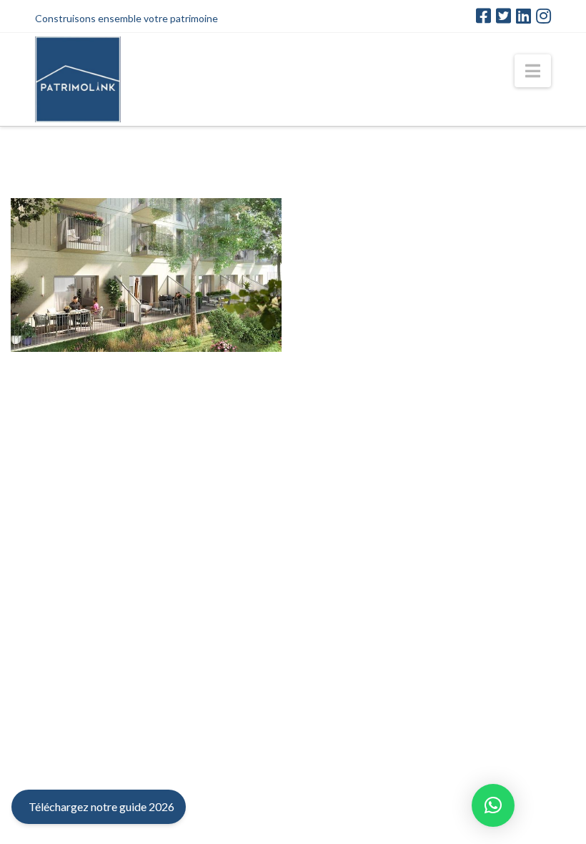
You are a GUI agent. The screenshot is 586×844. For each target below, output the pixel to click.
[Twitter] (503, 15)
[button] (533, 70)
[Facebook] (483, 15)
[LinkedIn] (523, 15)
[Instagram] (543, 15)
